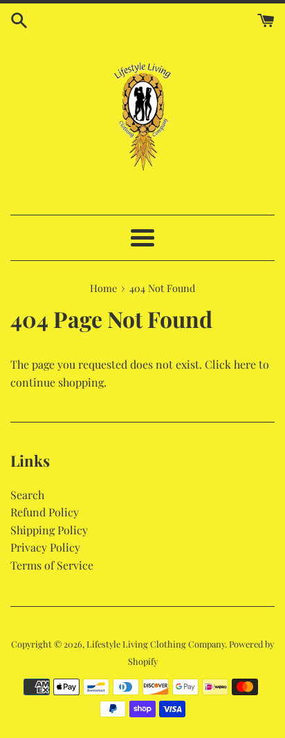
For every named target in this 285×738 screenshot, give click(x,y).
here (245, 364)
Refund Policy (44, 512)
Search (27, 494)
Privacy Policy (45, 547)
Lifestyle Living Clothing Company (155, 644)
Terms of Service (51, 565)
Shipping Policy (49, 530)
